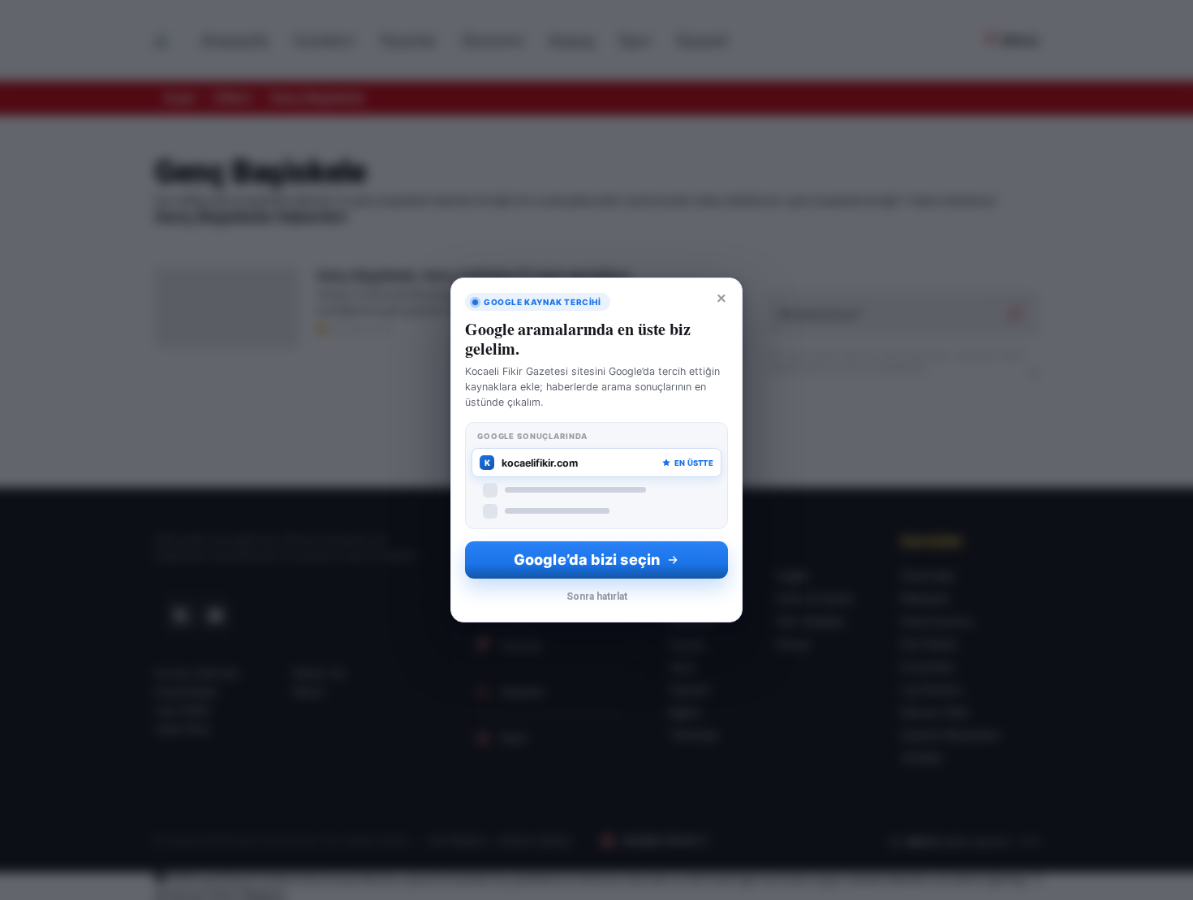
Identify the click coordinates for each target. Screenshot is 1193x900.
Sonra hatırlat (596, 596)
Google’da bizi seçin (587, 559)
